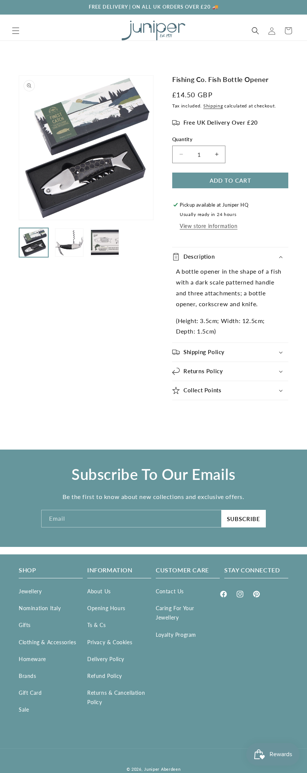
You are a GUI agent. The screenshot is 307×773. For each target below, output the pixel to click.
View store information (208, 226)
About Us (99, 591)
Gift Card (30, 693)
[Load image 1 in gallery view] (33, 242)
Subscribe (243, 518)
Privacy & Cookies (109, 642)
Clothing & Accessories (47, 642)
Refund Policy (104, 676)
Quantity (182, 139)
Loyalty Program (176, 635)
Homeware (32, 659)
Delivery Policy (105, 659)
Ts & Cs (96, 625)
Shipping (213, 106)
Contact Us (170, 591)
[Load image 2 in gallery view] (69, 242)
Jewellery (30, 591)
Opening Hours (106, 608)
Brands (27, 676)
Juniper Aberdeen (162, 769)
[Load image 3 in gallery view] (105, 242)
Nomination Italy (40, 608)
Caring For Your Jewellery (175, 613)
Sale (24, 709)
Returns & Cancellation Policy (116, 697)
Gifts (25, 625)
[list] (86, 147)
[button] (15, 30)
